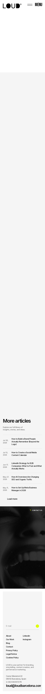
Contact (9, 647)
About (8, 636)
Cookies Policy (12, 657)
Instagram (27, 639)
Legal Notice (11, 654)
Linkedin (26, 636)
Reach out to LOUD (11, 415)
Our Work (10, 639)
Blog (8, 643)
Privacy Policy (12, 650)
